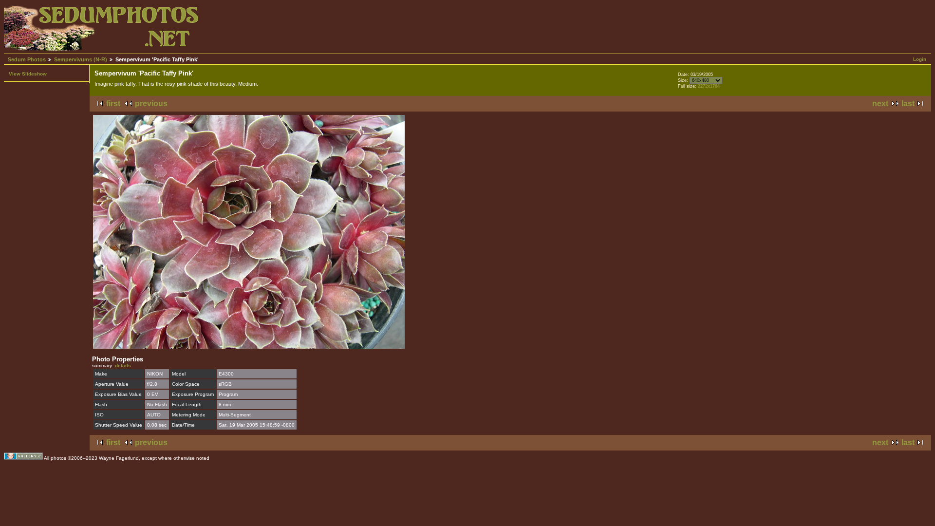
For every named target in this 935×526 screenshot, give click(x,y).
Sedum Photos (27, 59)
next (880, 103)
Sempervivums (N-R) (80, 59)
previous (151, 103)
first (113, 103)
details (123, 365)
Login (919, 59)
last (908, 103)
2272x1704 (709, 86)
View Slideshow (28, 73)
